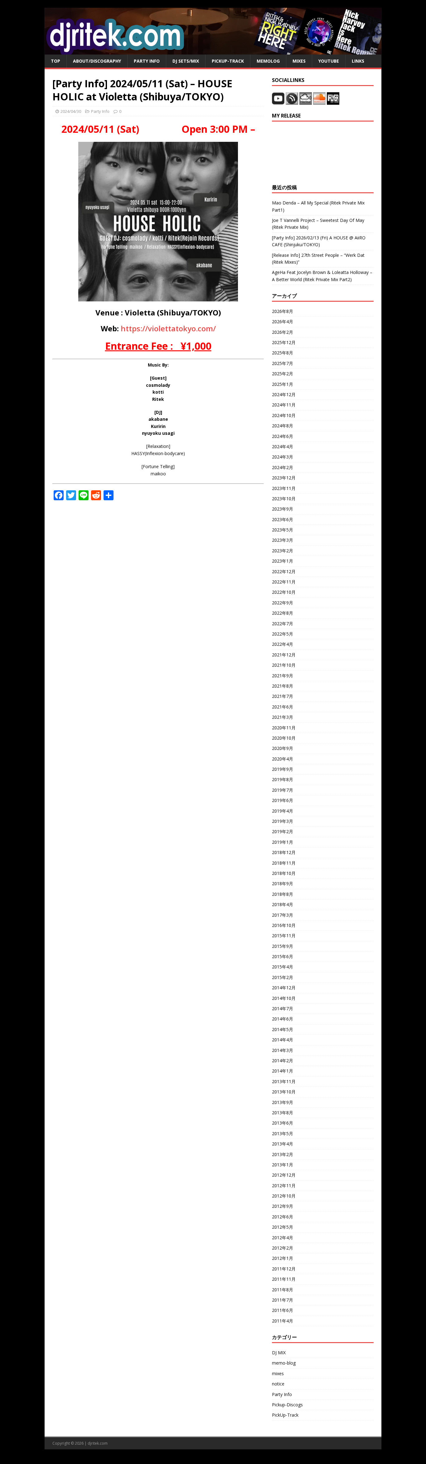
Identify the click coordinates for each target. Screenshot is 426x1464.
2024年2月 (282, 467)
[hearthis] (292, 101)
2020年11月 (284, 728)
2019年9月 (282, 769)
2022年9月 (282, 603)
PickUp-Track (228, 61)
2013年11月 (284, 1081)
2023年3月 (282, 540)
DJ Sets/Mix (185, 61)
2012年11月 (284, 1185)
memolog (268, 61)
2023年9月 (282, 509)
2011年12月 (284, 1269)
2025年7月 (282, 363)
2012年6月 (282, 1217)
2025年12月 (284, 342)
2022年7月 (282, 623)
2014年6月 (282, 1019)
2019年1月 (282, 842)
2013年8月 (282, 1113)
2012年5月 (282, 1227)
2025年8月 (282, 353)
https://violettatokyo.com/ (168, 328)
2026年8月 (282, 311)
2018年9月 (282, 883)
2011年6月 (282, 1310)
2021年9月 (282, 676)
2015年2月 (282, 977)
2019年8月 (282, 779)
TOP (55, 61)
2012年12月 (284, 1175)
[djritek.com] (213, 51)
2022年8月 (282, 613)
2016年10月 (284, 925)
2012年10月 (284, 1196)
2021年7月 (282, 696)
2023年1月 (282, 561)
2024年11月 (284, 405)
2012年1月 (282, 1258)
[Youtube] (278, 101)
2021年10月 (284, 665)
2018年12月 (284, 852)
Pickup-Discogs (287, 1405)
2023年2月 (282, 551)
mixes (278, 1373)
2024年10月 (284, 415)
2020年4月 (282, 759)
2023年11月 (284, 488)
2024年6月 (282, 436)
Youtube (328, 61)
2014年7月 (282, 1008)
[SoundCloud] (320, 101)
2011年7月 (282, 1300)
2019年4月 (282, 811)
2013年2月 (282, 1154)
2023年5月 (282, 530)
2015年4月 (282, 967)
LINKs (358, 61)
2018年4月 (282, 904)
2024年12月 (284, 394)
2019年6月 (282, 800)
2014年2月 (282, 1060)
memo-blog (284, 1363)
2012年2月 (282, 1248)
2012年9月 (282, 1206)
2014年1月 (282, 1071)
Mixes (299, 61)
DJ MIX (279, 1353)
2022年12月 (284, 571)
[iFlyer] (333, 101)
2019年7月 (282, 790)
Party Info (147, 61)
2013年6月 (282, 1123)
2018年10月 (284, 873)
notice (278, 1384)
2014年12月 (284, 988)
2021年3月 (282, 717)
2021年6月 (282, 707)
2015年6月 (282, 956)
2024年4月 (282, 446)
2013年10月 (284, 1092)
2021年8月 (282, 686)
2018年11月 (284, 863)
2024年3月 (282, 457)
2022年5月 (282, 634)
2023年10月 (284, 499)
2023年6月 (282, 519)
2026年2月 (282, 332)
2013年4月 (282, 1144)
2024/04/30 (71, 111)
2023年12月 (284, 478)
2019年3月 (282, 821)
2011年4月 (282, 1321)
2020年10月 (284, 738)
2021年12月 (284, 655)
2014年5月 (282, 1029)
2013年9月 (282, 1102)
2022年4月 (282, 644)
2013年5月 (282, 1133)
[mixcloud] (306, 101)
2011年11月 (284, 1279)
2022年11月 (284, 582)
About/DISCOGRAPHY (97, 61)
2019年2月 (282, 831)
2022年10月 (284, 592)
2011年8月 (282, 1290)
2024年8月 (282, 426)
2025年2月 (282, 374)
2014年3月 (282, 1050)
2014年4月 (282, 1040)
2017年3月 (282, 915)
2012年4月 (282, 1238)
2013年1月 (282, 1165)
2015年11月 (284, 935)
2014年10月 (284, 998)
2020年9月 (282, 748)
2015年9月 (282, 946)
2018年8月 (282, 894)
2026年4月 (282, 321)
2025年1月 (282, 384)
